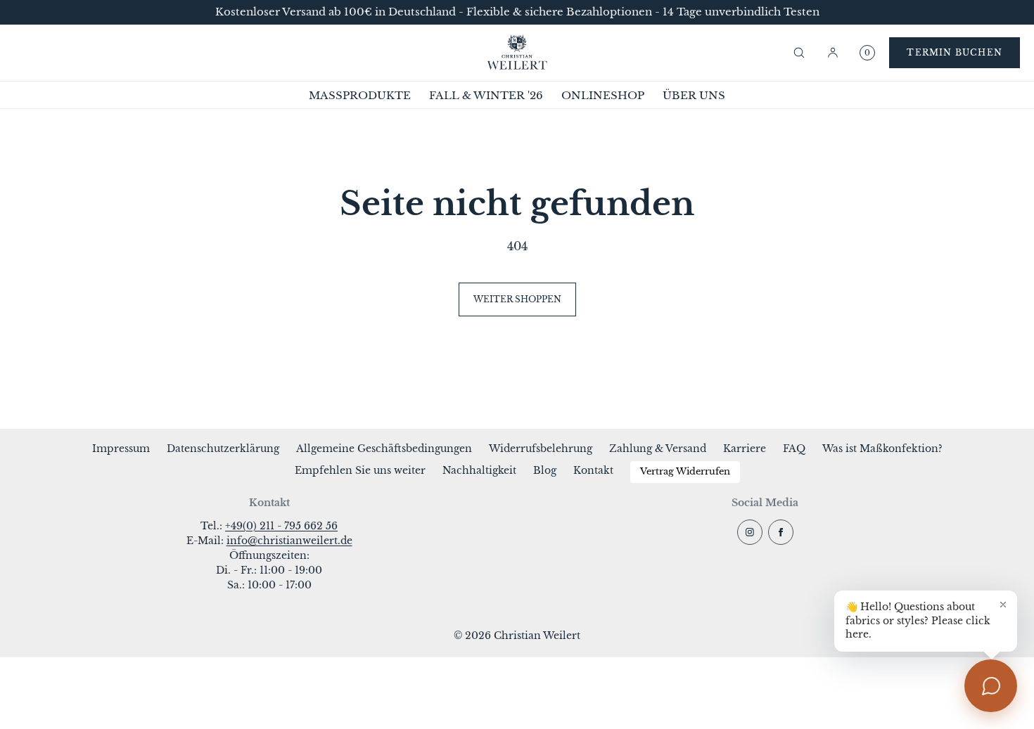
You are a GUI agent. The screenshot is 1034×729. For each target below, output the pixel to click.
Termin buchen (954, 52)
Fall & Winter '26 (486, 95)
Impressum (121, 448)
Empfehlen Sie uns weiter (360, 470)
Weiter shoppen (517, 299)
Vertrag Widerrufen (685, 471)
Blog (544, 470)
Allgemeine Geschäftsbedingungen (384, 448)
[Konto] (832, 53)
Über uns (694, 95)
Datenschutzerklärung (223, 448)
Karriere (744, 448)
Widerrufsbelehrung (540, 448)
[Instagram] (749, 532)
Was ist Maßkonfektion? (882, 448)
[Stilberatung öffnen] (990, 685)
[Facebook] (780, 532)
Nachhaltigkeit (479, 470)
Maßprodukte (360, 95)
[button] (799, 53)
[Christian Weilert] (517, 52)
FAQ (794, 448)
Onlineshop (602, 95)
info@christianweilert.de (289, 540)
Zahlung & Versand (657, 448)
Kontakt (593, 470)
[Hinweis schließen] (1003, 604)
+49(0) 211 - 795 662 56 (281, 526)
